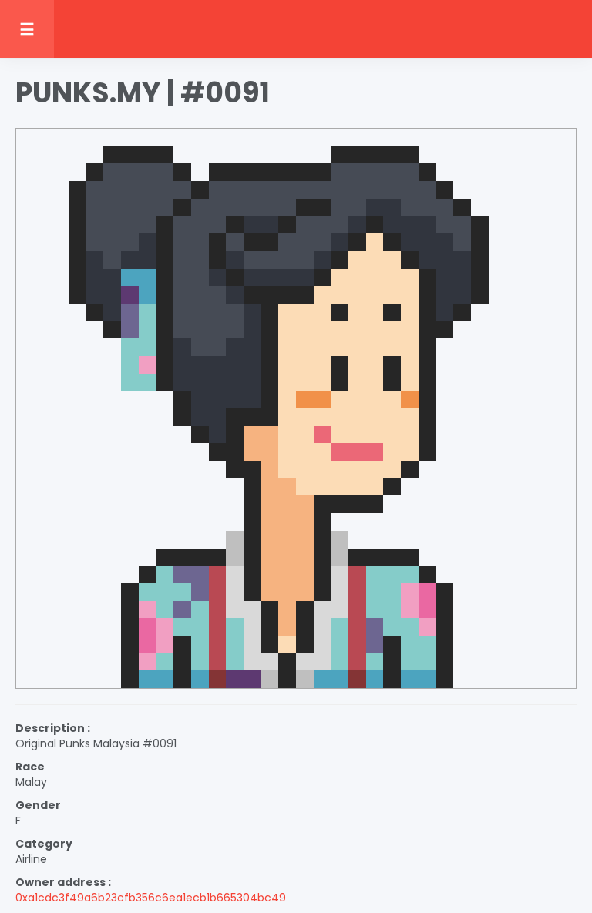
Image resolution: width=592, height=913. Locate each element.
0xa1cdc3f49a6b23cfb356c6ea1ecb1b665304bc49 (150, 897)
